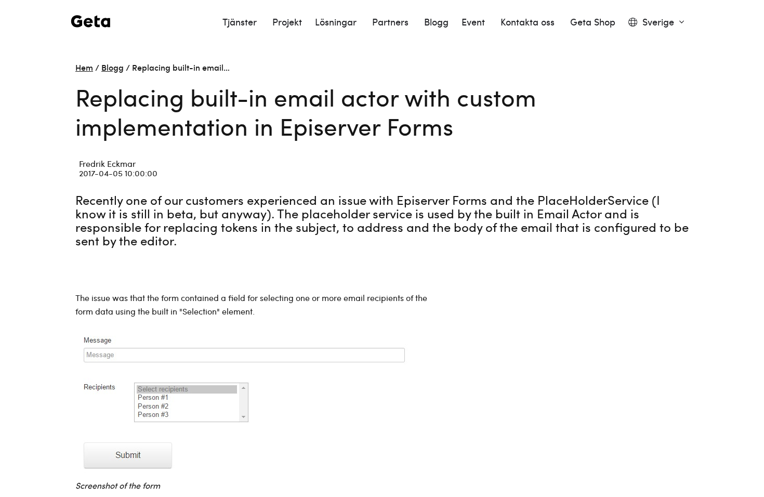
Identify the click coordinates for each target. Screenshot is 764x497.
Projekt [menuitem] (287, 22)
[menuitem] (656, 22)
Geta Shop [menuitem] (592, 22)
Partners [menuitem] (391, 22)
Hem (84, 67)
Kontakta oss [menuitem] (528, 22)
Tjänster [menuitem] (240, 22)
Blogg (112, 67)
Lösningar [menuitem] (337, 22)
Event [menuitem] (475, 22)
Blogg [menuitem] (436, 22)
